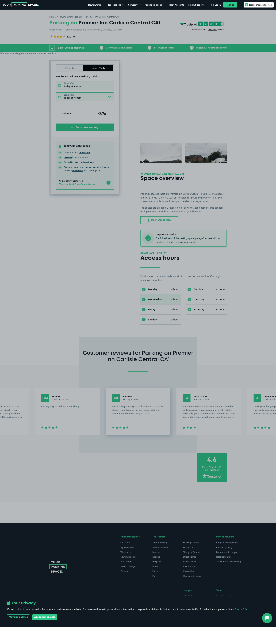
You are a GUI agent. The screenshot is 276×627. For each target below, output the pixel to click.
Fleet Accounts (176, 4)
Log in (218, 4)
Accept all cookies (44, 617)
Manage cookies (18, 617)
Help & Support (195, 4)
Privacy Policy (241, 609)
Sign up (230, 4)
